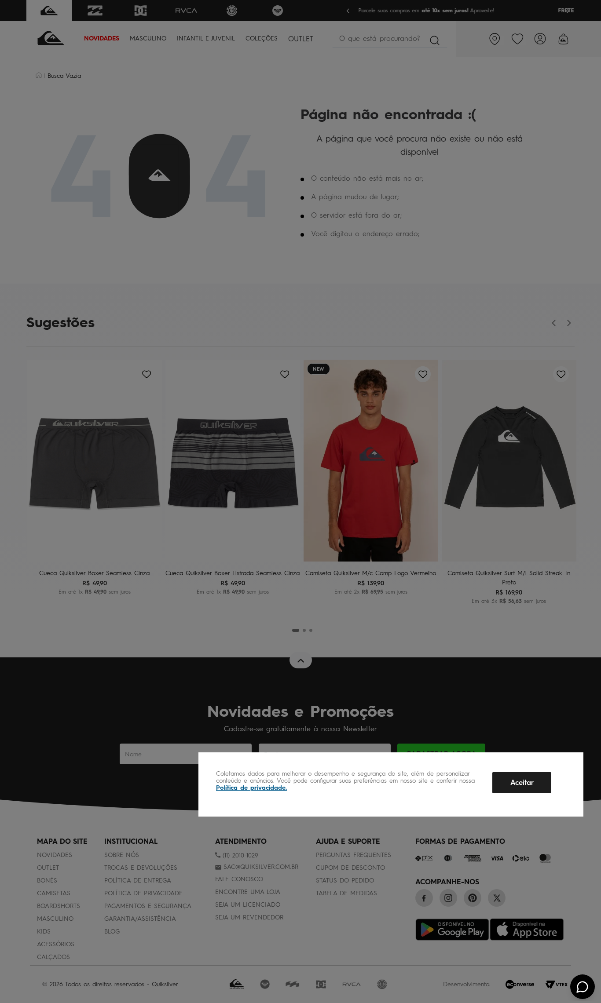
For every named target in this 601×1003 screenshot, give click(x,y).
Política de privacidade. (251, 787)
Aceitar (522, 782)
